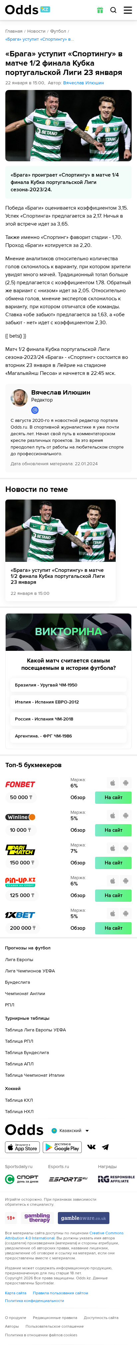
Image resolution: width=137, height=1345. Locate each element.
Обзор (77, 797)
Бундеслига (17, 982)
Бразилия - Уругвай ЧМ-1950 (46, 685)
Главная (14, 31)
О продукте (15, 1317)
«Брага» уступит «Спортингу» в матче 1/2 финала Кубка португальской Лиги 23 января (58, 576)
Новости (36, 31)
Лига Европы (19, 959)
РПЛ (9, 1005)
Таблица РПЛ (19, 1041)
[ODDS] (27, 10)
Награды (116, 1179)
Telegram (105, 1147)
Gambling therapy (37, 1218)
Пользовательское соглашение (55, 1326)
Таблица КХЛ (19, 1100)
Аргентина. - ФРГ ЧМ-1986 (43, 736)
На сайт (113, 797)
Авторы (12, 1326)
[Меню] (128, 10)
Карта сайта (15, 1293)
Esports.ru (68, 1179)
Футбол (58, 31)
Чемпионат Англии (25, 993)
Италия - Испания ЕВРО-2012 (47, 702)
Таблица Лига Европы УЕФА (35, 1030)
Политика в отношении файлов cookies (41, 1335)
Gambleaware (83, 1218)
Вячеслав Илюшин (83, 83)
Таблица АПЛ (19, 1064)
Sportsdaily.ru (21, 1179)
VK (91, 1147)
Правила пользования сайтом (60, 1293)
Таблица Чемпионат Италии (35, 1075)
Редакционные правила (55, 1317)
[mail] (78, 410)
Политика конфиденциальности (34, 1300)
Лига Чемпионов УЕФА (30, 971)
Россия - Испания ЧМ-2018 (44, 719)
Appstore (22, 1147)
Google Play (62, 1147)
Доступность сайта (101, 1317)
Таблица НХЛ (19, 1111)
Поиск (113, 10)
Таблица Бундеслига (27, 1052)
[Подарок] (100, 10)
